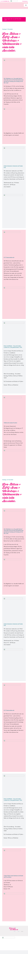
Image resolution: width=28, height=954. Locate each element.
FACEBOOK (14, 931)
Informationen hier (13, 279)
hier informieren (12, 434)
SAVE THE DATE (22, 931)
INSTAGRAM (18, 931)
